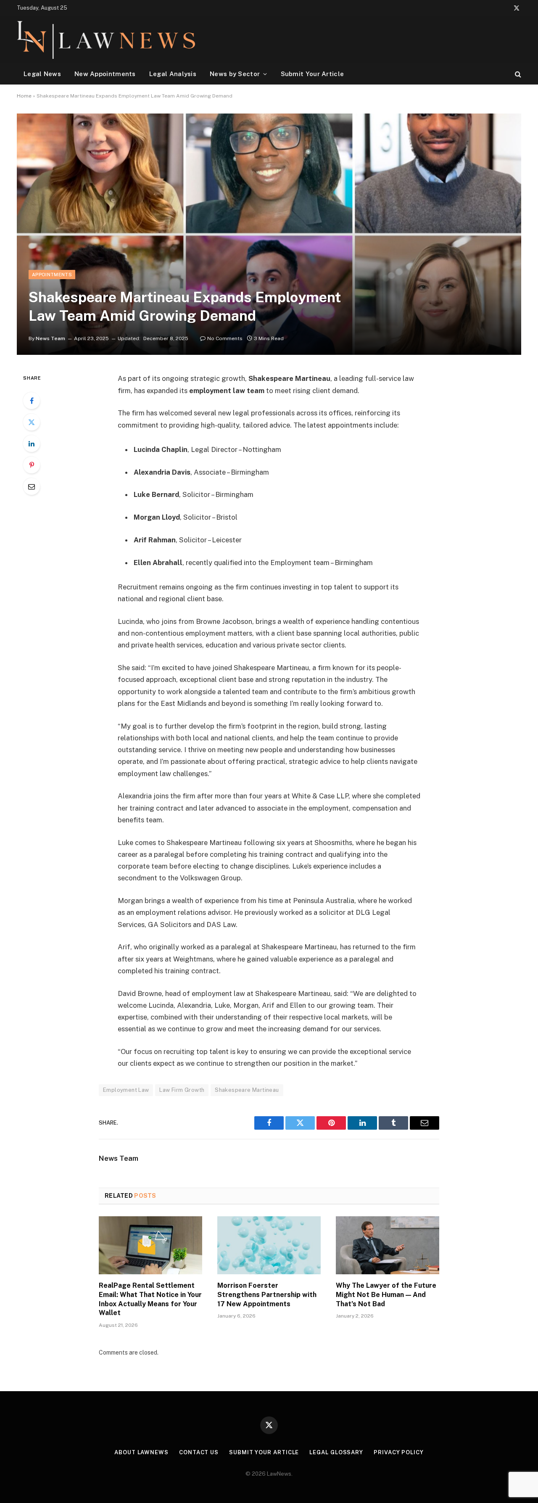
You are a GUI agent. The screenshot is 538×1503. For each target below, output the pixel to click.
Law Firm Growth (181, 1090)
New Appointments (105, 73)
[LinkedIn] (31, 443)
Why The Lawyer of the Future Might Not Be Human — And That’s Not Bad (386, 1294)
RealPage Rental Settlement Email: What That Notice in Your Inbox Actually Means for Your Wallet (150, 1299)
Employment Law (126, 1090)
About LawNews (141, 1452)
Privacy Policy (399, 1452)
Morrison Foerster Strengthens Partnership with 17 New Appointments (266, 1294)
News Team (50, 338)
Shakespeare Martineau (247, 1090)
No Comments (225, 338)
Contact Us (199, 1452)
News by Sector (235, 73)
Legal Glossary (336, 1452)
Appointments (52, 274)
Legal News (42, 73)
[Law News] (106, 39)
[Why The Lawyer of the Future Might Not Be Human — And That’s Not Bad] (387, 1245)
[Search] (517, 73)
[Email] (31, 486)
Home (24, 96)
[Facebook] (31, 400)
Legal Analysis (172, 73)
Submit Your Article (312, 73)
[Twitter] (31, 422)
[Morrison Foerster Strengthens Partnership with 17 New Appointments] (269, 1245)
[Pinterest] (31, 465)
